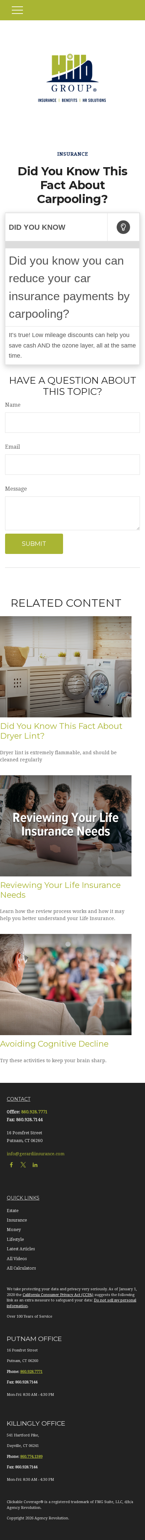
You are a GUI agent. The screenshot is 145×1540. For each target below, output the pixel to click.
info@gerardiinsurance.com (35, 1154)
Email (12, 447)
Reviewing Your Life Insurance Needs (60, 890)
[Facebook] (11, 1164)
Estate (13, 1210)
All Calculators (21, 1268)
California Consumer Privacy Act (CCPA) (58, 1295)
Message (16, 489)
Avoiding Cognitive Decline (54, 1044)
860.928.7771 (34, 1112)
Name (13, 405)
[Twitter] (23, 1164)
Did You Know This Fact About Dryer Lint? (61, 731)
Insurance (17, 1220)
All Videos (17, 1258)
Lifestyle (15, 1239)
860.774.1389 (31, 1456)
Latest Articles (21, 1249)
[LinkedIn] (34, 1164)
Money (14, 1229)
